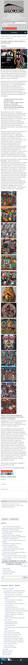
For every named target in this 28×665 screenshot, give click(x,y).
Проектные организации (9, 572)
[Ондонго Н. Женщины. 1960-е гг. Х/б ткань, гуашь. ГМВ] (8, 381)
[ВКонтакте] (2, 474)
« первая (5, 561)
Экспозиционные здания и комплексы (15, 603)
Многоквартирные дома (11, 623)
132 (17, 562)
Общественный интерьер (10, 643)
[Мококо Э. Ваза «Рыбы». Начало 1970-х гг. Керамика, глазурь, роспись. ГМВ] (8, 302)
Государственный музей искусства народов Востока (13, 48)
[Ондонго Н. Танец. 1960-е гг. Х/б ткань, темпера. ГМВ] (8, 413)
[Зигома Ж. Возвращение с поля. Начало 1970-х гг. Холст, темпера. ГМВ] (8, 222)
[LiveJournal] (10, 474)
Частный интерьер (9, 645)
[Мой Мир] (6, 474)
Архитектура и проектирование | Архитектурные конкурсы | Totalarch (14, 17)
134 (23, 562)
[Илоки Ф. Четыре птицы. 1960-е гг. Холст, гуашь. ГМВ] (8, 286)
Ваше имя (3, 479)
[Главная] (14, 12)
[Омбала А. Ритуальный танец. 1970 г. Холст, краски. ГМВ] (8, 365)
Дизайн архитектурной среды (11, 636)
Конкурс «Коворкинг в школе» (10, 547)
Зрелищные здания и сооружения (14, 600)
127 (25, 561)
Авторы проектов (7, 570)
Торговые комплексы (10, 601)
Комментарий (4, 489)
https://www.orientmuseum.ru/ (11, 109)
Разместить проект (8, 573)
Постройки (5, 649)
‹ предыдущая (13, 561)
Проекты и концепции (8, 588)
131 (13, 562)
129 (7, 562)
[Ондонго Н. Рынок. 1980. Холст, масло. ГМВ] (8, 397)
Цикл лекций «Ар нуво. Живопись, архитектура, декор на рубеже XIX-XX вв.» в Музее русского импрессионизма (13, 528)
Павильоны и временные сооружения (15, 617)
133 (20, 562)
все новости (24, 566)
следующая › (10, 564)
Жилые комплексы (10, 625)
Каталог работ (6, 568)
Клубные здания (9, 605)
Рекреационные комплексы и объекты (14, 640)
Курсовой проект (7, 652)
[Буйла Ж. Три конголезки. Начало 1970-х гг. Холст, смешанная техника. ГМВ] (8, 206)
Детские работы (7, 654)
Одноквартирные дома (11, 621)
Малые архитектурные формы (12, 632)
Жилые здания (8, 619)
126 (22, 561)
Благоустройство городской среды (13, 634)
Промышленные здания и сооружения (14, 641)
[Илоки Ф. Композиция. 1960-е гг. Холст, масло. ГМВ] (8, 238)
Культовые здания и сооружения (13, 594)
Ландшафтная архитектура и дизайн (13, 638)
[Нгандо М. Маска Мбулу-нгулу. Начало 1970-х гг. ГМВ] (8, 349)
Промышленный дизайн (10, 647)
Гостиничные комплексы (11, 607)
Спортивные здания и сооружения (14, 612)
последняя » (18, 564)
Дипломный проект (8, 651)
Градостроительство (9, 631)
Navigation (14, 32)
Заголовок (3, 484)
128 (3, 562)
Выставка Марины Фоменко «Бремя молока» (14, 555)
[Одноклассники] (4, 474)
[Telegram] (13, 474)
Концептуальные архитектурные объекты (14, 590)
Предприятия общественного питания (15, 609)
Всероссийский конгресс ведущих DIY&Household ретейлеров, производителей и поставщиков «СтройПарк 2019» (14, 536)
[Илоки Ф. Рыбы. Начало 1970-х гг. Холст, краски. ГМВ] (8, 254)
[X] (8, 474)
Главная (3, 36)
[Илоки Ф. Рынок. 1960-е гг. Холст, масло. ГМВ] (8, 270)
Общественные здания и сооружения (13, 592)
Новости (8, 36)
